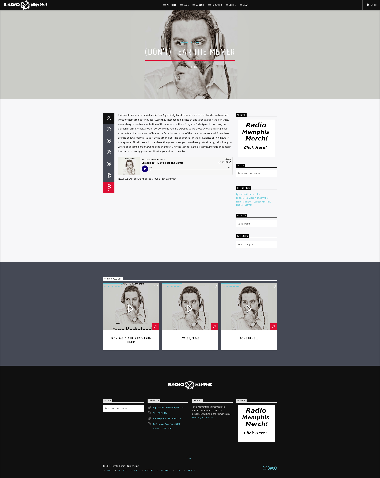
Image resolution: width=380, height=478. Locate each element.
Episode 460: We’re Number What (252, 197)
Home (109, 470)
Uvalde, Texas (190, 338)
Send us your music (201, 417)
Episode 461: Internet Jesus (249, 194)
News (186, 5)
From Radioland (190, 42)
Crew (245, 5)
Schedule (200, 5)
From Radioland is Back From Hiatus (130, 340)
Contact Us (191, 470)
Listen (373, 5)
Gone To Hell (249, 338)
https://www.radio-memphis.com (168, 407)
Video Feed (171, 5)
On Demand (217, 5)
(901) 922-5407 (160, 413)
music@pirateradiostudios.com (167, 418)
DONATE (232, 5)
